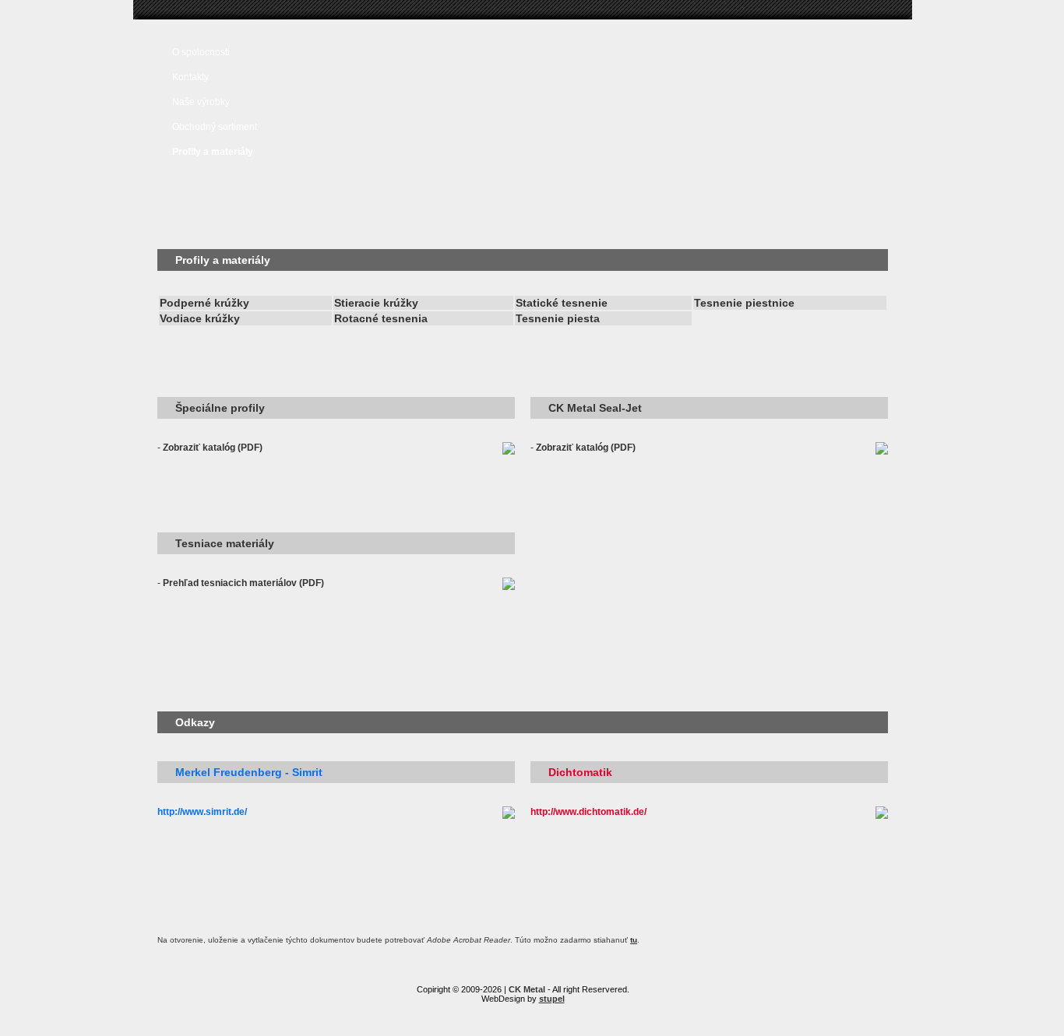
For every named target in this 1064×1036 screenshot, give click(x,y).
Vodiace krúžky (200, 318)
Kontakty (190, 77)
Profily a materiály (212, 151)
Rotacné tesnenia (381, 318)
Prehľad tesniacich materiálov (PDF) (243, 583)
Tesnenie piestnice (744, 303)
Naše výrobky (201, 102)
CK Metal (527, 989)
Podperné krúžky (204, 303)
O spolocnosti (201, 52)
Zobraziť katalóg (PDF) (212, 447)
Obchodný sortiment (214, 126)
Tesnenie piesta (558, 318)
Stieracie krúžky (376, 303)
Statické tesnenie (562, 303)
